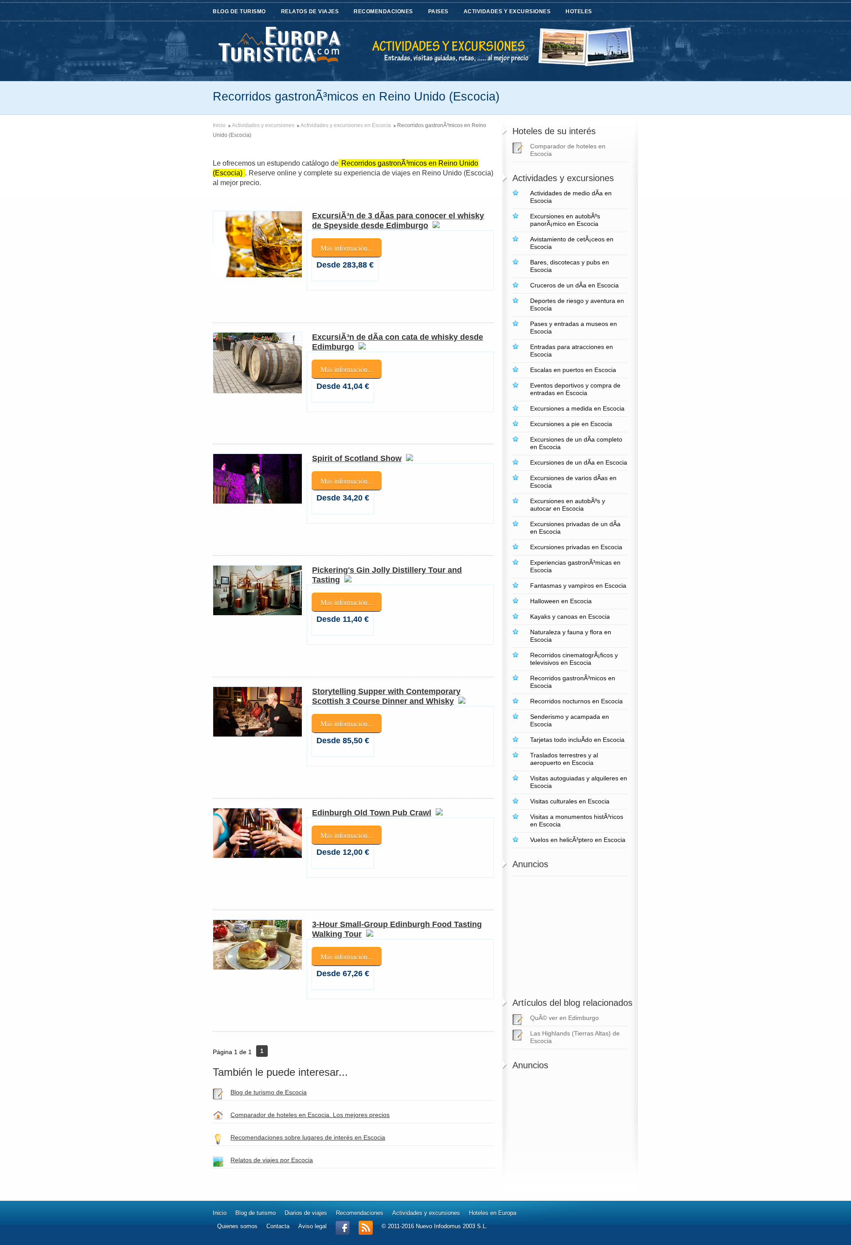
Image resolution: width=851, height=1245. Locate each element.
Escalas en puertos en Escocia (573, 369)
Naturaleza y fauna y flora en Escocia (570, 635)
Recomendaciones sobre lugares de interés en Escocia (307, 1137)
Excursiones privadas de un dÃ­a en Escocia (575, 527)
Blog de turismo (255, 1213)
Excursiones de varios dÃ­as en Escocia (573, 481)
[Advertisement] (567, 931)
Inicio (219, 125)
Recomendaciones (359, 1213)
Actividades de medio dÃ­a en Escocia (571, 197)
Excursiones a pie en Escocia (571, 423)
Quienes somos (237, 1226)
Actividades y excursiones (263, 125)
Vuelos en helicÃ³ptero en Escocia (577, 839)
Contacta (277, 1226)
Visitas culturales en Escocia (569, 801)
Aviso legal (312, 1226)
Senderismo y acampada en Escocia (569, 720)
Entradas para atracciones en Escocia (571, 350)
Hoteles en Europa (492, 1213)
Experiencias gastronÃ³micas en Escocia (575, 566)
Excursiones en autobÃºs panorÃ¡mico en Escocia (565, 220)
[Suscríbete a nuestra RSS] (366, 1232)
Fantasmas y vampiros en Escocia (578, 585)
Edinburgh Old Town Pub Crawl (371, 812)
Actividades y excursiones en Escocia (346, 125)
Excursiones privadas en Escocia (576, 547)
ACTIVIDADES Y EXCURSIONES (507, 11)
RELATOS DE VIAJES (310, 11)
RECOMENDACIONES (383, 11)
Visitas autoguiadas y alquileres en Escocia (578, 782)
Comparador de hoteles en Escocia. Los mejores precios (310, 1114)
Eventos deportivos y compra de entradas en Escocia (575, 389)
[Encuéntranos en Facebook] (343, 1232)
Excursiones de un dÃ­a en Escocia (578, 462)
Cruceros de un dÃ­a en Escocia (574, 285)
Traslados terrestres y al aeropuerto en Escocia (564, 759)
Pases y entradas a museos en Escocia (573, 327)
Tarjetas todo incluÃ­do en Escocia (577, 739)
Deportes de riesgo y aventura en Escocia (577, 304)
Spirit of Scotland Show (357, 458)
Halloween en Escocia (561, 601)
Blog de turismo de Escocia (268, 1092)
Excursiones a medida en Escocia (577, 408)
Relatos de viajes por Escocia (271, 1160)
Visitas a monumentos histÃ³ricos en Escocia (576, 820)
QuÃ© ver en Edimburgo (564, 1017)
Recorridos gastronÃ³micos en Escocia (572, 682)
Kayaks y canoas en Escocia (570, 616)
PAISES (438, 11)
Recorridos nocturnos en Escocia (576, 701)
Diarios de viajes (306, 1213)
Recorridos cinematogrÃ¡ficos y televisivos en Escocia (574, 659)
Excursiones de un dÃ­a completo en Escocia (576, 443)
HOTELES (579, 11)
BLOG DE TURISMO (239, 11)
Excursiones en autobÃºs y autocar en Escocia (567, 504)
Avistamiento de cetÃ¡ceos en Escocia (571, 243)
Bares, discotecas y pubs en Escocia (569, 266)
